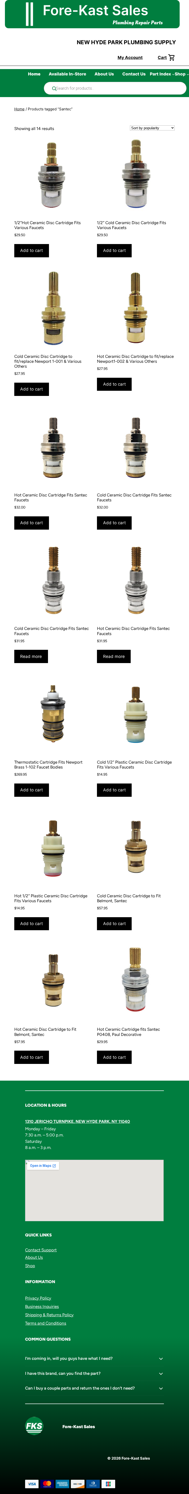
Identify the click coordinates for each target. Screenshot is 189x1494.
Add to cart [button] (31, 250)
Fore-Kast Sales (79, 1426)
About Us (34, 1257)
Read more (31, 656)
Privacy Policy (38, 1298)
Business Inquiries (42, 1306)
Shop (30, 1265)
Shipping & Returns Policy (49, 1314)
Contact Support (41, 1249)
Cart (162, 57)
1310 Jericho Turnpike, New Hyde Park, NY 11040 (77, 1121)
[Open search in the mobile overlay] (115, 88)
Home (19, 109)
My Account (130, 57)
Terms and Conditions (45, 1323)
